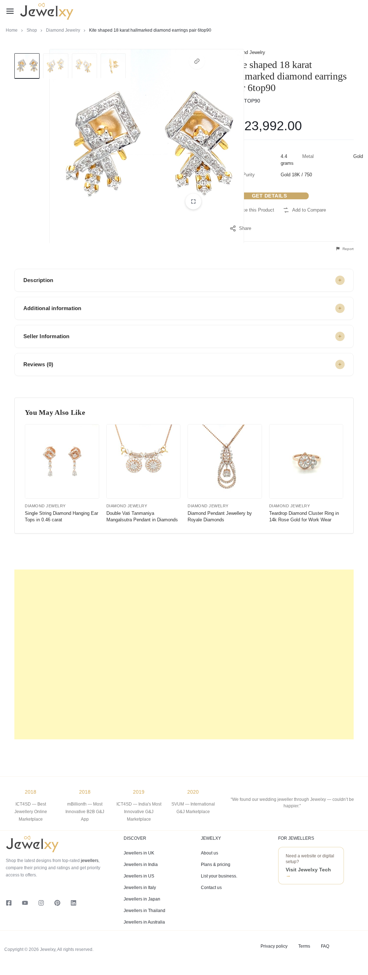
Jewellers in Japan (142, 899)
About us (209, 853)
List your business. (219, 876)
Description (38, 280)
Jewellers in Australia (144, 922)
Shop (32, 30)
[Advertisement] (184, 654)
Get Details (269, 196)
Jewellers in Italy (140, 887)
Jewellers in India (141, 864)
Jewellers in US (139, 876)
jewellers (89, 860)
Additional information (52, 308)
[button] (197, 61)
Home (12, 30)
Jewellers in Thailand (144, 910)
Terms (304, 946)
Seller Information (46, 336)
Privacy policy (274, 946)
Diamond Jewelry (63, 30)
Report (347, 249)
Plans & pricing (215, 864)
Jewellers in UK (139, 853)
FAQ (325, 946)
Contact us (211, 887)
